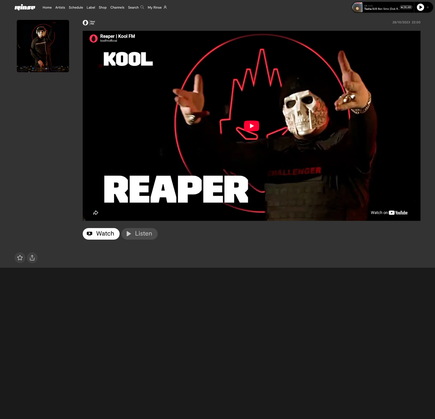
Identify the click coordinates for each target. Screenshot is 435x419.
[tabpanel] (251, 126)
